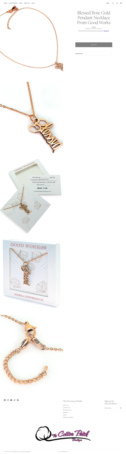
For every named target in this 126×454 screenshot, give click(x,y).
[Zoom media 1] (31, 39)
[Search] (113, 3)
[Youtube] (11, 400)
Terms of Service (68, 417)
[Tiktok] (14, 400)
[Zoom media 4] (31, 275)
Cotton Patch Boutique (14, 451)
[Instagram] (8, 400)
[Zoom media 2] (31, 118)
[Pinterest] (18, 400)
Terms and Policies (63, 451)
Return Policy (67, 410)
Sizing (65, 415)
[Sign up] (120, 408)
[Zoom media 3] (31, 196)
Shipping (65, 412)
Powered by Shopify (25, 451)
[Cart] (121, 3)
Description (79, 53)
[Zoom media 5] (31, 353)
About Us (66, 405)
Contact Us (66, 407)
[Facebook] (5, 400)
